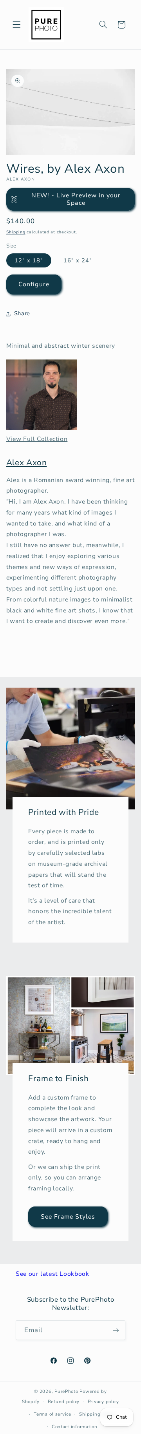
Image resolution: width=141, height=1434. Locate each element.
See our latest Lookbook (52, 1274)
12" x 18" (28, 260)
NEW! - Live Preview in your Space (76, 199)
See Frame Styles (68, 1216)
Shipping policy (97, 1414)
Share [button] (22, 313)
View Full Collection (37, 439)
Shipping (15, 232)
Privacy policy (103, 1401)
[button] (16, 25)
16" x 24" (77, 260)
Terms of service (52, 1414)
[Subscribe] (116, 1330)
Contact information (75, 1426)
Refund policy (64, 1401)
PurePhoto (66, 1391)
